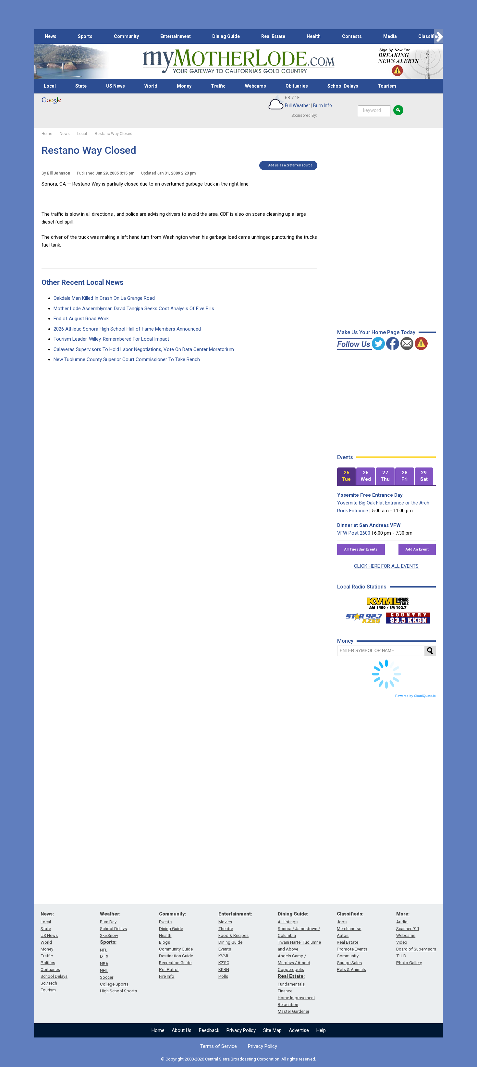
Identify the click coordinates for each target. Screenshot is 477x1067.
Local (50, 86)
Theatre (225, 928)
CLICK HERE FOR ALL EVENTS (386, 566)
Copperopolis (291, 969)
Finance (285, 990)
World (150, 86)
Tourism (387, 86)
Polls (223, 976)
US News (115, 86)
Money (184, 86)
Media (390, 36)
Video (401, 942)
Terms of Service (218, 1046)
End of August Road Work (81, 318)
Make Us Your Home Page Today (376, 332)
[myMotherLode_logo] (238, 61)
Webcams (255, 86)
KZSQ (223, 962)
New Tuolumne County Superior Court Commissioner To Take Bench (127, 359)
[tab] (346, 476)
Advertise (299, 1030)
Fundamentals (291, 984)
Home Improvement (296, 997)
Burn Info (322, 105)
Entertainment (175, 36)
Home (158, 1030)
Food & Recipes (233, 935)
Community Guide (176, 949)
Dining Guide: (293, 914)
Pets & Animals (351, 969)
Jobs (342, 921)
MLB (104, 956)
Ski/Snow (109, 935)
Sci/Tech (49, 983)
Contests (352, 36)
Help (321, 1030)
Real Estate (273, 36)
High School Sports (118, 990)
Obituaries (297, 86)
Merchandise (349, 928)
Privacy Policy (241, 1030)
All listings (288, 921)
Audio (402, 921)
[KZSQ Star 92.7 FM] (361, 616)
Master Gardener (293, 1011)
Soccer (106, 977)
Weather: (110, 914)
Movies (225, 921)
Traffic (218, 86)
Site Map (272, 1030)
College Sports (114, 984)
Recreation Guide (175, 962)
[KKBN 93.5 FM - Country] (408, 616)
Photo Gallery (409, 962)
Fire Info (166, 976)
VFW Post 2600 (353, 533)
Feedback (209, 1030)
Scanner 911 (407, 928)
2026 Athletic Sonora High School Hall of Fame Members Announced (127, 329)
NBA (104, 963)
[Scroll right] (438, 36)
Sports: (108, 942)
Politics (48, 962)
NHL (104, 970)
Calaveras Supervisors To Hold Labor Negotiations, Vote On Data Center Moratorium (144, 349)
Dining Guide (226, 36)
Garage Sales (349, 962)
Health (314, 36)
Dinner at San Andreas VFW (369, 525)
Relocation (288, 1004)
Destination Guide (176, 955)
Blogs (164, 942)
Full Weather (297, 105)
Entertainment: (235, 914)
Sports (85, 36)
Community (126, 36)
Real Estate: (291, 976)
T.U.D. (401, 955)
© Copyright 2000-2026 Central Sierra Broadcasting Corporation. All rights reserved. (238, 1059)
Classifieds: (350, 914)
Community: (172, 914)
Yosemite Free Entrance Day (370, 495)
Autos (343, 935)
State (81, 86)
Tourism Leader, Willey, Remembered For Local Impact (111, 339)
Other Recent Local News (83, 282)
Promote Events (352, 949)
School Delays (342, 86)
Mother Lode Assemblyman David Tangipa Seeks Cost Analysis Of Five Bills (134, 308)
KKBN (223, 969)
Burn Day (108, 921)
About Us (181, 1030)
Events (165, 921)
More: (403, 914)
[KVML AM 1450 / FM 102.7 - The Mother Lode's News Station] (388, 601)
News (50, 36)
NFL (103, 950)
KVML (223, 955)
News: (47, 914)
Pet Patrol (168, 969)
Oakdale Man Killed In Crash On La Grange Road (104, 298)
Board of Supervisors (416, 949)
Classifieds (430, 36)
